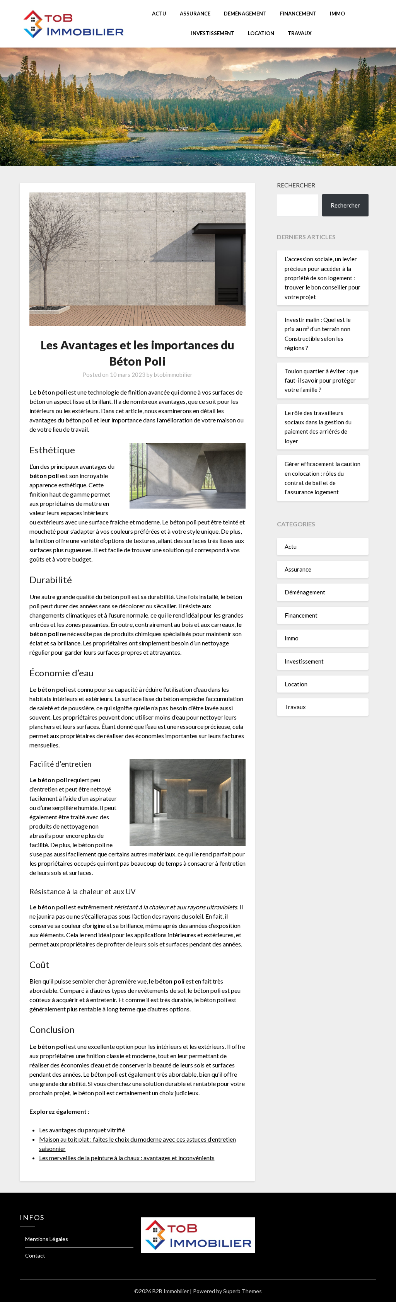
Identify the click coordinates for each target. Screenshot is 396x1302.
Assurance (195, 13)
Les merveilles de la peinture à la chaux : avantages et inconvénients (127, 1157)
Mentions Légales (46, 1239)
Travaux (300, 33)
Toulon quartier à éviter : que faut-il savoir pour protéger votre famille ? (321, 380)
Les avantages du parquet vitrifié (82, 1130)
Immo (337, 13)
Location (261, 33)
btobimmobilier (173, 374)
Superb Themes (242, 1291)
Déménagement (245, 13)
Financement (298, 13)
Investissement (212, 33)
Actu (159, 13)
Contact (35, 1255)
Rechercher (296, 185)
